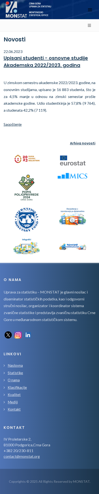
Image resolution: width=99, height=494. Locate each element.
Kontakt (14, 409)
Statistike (15, 373)
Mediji (13, 402)
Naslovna (15, 365)
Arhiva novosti (82, 143)
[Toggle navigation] (89, 9)
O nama (14, 380)
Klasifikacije (17, 387)
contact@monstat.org (22, 456)
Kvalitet (14, 394)
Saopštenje (13, 124)
